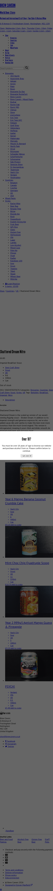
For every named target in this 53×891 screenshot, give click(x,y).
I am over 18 (26, 455)
